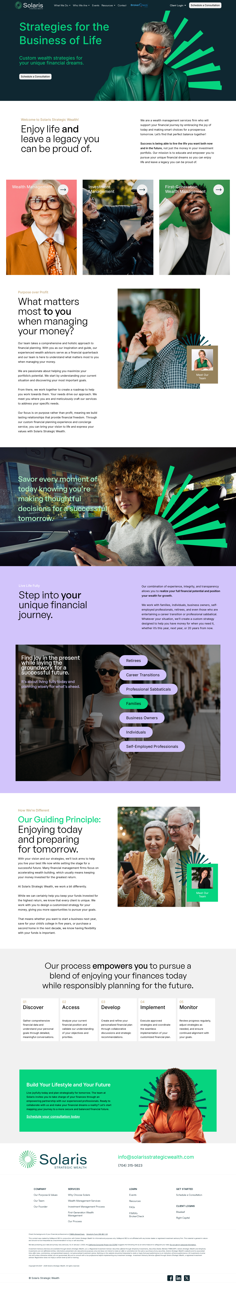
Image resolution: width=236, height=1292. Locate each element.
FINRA (170, 1249)
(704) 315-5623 (130, 1165)
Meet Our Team (202, 376)
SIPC (175, 1249)
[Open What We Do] (70, 5)
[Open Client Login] (185, 5)
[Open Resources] (115, 5)
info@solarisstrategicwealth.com (156, 1157)
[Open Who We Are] (89, 5)
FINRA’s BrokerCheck (76, 1234)
